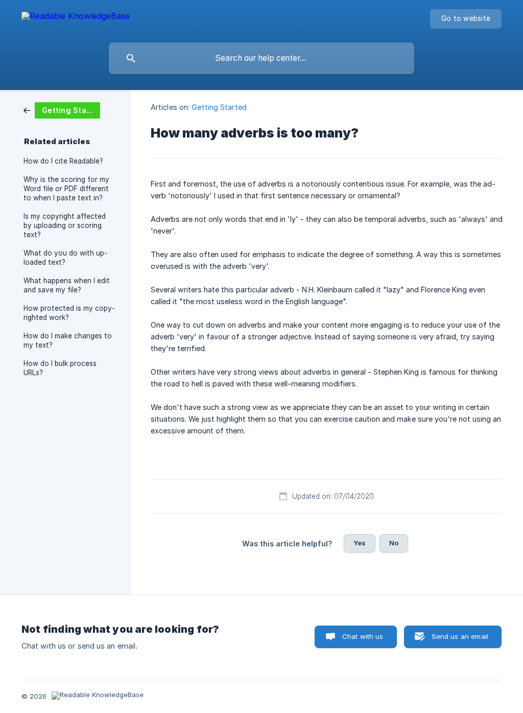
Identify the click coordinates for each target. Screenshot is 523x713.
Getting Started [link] (219, 107)
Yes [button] (359, 543)
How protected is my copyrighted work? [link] (69, 312)
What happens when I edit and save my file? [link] (66, 285)
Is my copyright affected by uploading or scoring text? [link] (64, 225)
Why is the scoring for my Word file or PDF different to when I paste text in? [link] (66, 188)
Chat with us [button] (363, 636)
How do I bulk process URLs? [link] (60, 368)
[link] (61, 109)
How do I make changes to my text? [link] (67, 340)
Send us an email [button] (460, 636)
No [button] (393, 543)
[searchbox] (261, 58)
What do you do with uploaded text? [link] (65, 257)
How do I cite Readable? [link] (63, 161)
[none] (75, 17)
